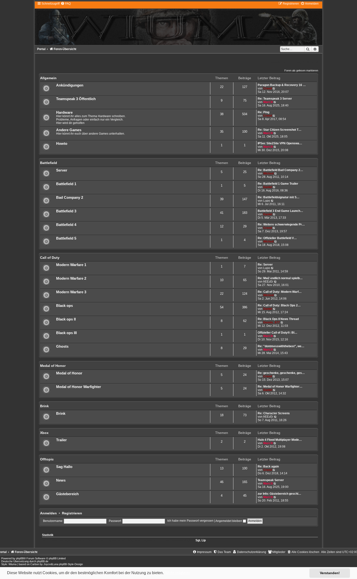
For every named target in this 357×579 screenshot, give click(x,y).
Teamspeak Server (271, 480)
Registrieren (72, 513)
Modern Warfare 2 (71, 278)
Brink (44, 406)
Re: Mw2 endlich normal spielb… (280, 278)
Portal (41, 49)
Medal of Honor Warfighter (78, 387)
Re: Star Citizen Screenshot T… (279, 129)
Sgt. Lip (201, 540)
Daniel (267, 187)
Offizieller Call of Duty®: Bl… (277, 332)
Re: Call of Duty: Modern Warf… (280, 292)
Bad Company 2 (69, 197)
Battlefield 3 (66, 211)
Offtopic (47, 459)
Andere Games (68, 130)
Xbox (44, 433)
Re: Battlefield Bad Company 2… (280, 170)
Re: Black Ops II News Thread (278, 319)
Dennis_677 (271, 322)
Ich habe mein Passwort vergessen (190, 521)
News (61, 480)
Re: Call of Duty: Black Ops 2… (279, 305)
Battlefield (48, 163)
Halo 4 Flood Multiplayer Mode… (280, 439)
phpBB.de (42, 561)
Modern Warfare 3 (71, 292)
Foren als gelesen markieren (301, 70)
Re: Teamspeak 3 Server (275, 98)
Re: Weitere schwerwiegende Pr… (281, 224)
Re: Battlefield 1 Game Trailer (278, 183)
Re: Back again (268, 466)
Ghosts (62, 346)
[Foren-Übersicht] (178, 23)
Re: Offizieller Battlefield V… (277, 238)
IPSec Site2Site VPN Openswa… (280, 143)
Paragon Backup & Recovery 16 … (282, 85)
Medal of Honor (53, 366)
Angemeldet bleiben (229, 521)
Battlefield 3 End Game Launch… (280, 211)
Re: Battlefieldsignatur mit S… (278, 197)
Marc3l (268, 102)
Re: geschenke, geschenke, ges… (281, 373)
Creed (267, 88)
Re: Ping (263, 112)
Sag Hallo (64, 467)
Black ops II (66, 319)
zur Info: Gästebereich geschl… (279, 493)
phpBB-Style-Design (71, 564)
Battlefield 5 (66, 238)
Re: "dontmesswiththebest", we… (281, 346)
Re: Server (265, 264)
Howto (61, 144)
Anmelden (48, 513)
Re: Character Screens (274, 413)
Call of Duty (50, 257)
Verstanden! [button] (330, 573)
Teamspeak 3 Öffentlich (76, 99)
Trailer (61, 440)
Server (61, 170)
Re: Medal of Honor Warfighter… (280, 386)
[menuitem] (66, 3)
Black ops (64, 306)
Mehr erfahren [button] (177, 573)
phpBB (20, 558)
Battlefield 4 (66, 225)
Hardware (64, 112)
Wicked (268, 173)
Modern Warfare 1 (71, 265)
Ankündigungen (69, 85)
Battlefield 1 (66, 184)
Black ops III (66, 333)
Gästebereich (67, 494)
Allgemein (48, 78)
